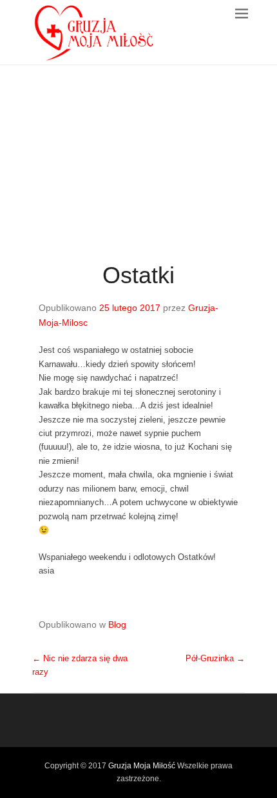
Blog (117, 624)
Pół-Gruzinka (215, 658)
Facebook (42, 717)
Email (70, 717)
